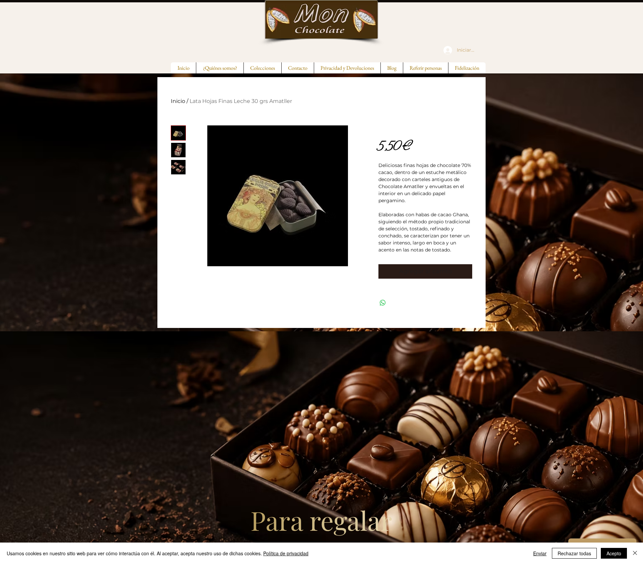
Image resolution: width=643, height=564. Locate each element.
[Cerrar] (635, 553)
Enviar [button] (540, 553)
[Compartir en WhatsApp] (383, 303)
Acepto (613, 553)
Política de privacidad (285, 553)
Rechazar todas (574, 553)
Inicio (178, 101)
